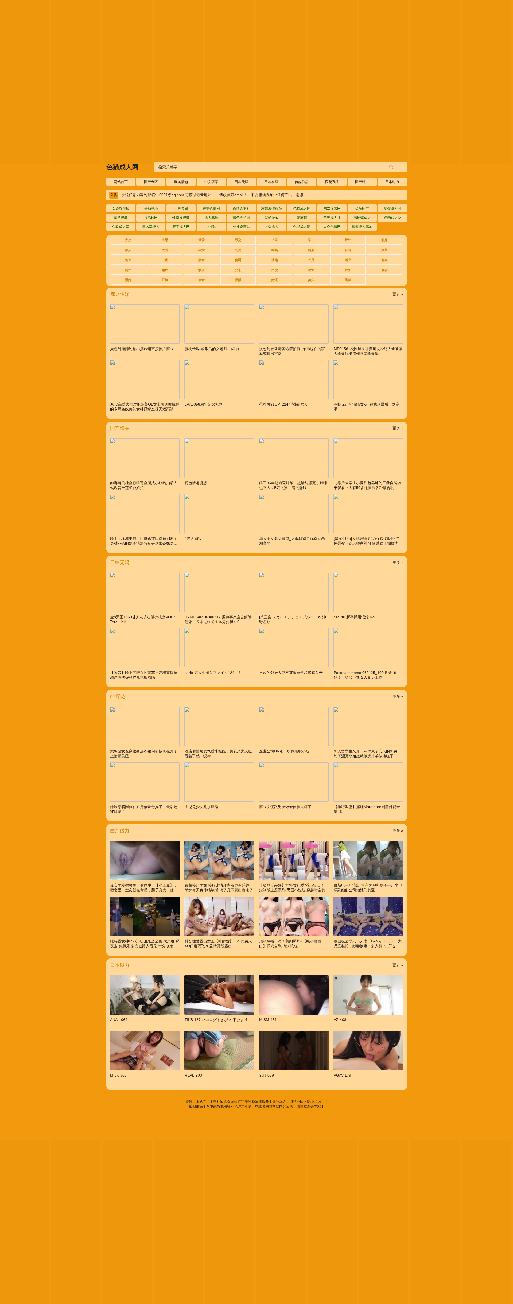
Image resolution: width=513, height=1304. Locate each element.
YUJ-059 (266, 1075)
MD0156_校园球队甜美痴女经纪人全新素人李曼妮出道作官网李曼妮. (368, 351)
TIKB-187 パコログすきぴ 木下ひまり (216, 1020)
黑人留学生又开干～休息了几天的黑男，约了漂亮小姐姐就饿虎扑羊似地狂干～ (367, 753)
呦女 (311, 270)
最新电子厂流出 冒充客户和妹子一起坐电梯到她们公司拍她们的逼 (368, 887)
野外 (348, 240)
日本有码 (271, 182)
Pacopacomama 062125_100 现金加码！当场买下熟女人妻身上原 (365, 675)
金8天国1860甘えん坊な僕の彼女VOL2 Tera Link (142, 619)
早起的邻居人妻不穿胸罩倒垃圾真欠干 (291, 672)
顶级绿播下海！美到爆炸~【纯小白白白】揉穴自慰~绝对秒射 (290, 943)
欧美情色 (181, 182)
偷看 (238, 260)
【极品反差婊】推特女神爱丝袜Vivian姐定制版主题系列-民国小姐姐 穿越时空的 (292, 887)
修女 (201, 280)
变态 (238, 270)
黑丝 (348, 280)
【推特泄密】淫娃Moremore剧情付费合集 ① (367, 809)
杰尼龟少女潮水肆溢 (201, 807)
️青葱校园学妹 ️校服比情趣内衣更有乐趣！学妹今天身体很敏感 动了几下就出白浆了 (219, 887)
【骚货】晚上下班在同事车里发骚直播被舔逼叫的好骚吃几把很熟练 (143, 675)
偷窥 (384, 260)
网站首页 (121, 182)
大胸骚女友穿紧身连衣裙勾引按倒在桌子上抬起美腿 (143, 753)
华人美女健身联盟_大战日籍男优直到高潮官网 (292, 540)
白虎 (165, 260)
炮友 (128, 260)
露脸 (311, 250)
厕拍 (128, 270)
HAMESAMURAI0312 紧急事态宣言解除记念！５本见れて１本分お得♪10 (218, 619)
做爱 (201, 240)
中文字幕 (211, 182)
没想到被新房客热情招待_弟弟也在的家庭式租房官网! (292, 351)
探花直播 (332, 182)
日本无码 (241, 182)
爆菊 (384, 250)
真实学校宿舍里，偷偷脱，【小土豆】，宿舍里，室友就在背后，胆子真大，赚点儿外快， (143, 887)
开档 (165, 280)
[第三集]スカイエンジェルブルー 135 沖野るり (292, 619)
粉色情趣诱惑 (196, 483)
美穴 (311, 280)
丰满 (201, 250)
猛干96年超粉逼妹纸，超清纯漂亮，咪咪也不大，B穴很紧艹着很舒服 (293, 485)
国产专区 (151, 182)
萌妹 (384, 240)
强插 (238, 280)
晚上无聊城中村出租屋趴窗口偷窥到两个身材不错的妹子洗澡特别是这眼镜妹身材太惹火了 (143, 541)
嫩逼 (274, 280)
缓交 (238, 240)
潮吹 (348, 260)
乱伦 (238, 250)
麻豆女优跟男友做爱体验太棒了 (285, 807)
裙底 (165, 270)
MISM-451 (268, 1020)
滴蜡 (274, 260)
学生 (311, 240)
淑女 (201, 260)
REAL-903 (193, 1075)
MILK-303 (118, 1075)
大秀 (165, 250)
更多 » (397, 294)
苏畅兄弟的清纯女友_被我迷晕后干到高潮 (366, 406)
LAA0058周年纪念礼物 (204, 404)
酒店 (201, 270)
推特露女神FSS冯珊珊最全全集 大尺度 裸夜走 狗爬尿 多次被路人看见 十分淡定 (144, 943)
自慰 (165, 240)
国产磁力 (362, 182)
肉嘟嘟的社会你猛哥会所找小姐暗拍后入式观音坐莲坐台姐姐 (143, 485)
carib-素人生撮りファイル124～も (213, 672)
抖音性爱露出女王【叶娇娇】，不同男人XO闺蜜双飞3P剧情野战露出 (218, 943)
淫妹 (128, 280)
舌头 (348, 270)
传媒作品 (302, 182)
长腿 (311, 260)
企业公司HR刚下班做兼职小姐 (284, 751)
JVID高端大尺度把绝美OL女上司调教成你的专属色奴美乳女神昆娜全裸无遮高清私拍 (144, 407)
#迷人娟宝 (193, 538)
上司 (274, 240)
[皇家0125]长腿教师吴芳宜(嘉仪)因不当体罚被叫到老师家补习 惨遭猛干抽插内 (366, 540)
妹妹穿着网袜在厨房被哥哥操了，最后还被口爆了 (143, 809)
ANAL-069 (118, 1020)
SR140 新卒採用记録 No (354, 617)
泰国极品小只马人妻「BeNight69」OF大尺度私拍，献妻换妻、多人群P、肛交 (368, 943)
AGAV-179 (342, 1075)
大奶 (128, 240)
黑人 (128, 250)
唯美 (274, 250)
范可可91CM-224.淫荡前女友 (283, 404)
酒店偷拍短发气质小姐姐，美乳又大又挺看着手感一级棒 (218, 753)
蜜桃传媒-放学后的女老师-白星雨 (212, 349)
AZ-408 (340, 1020)
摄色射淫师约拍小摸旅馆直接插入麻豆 (142, 349)
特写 (348, 250)
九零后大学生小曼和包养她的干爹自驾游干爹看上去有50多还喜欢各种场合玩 (367, 485)
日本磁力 (392, 182)
